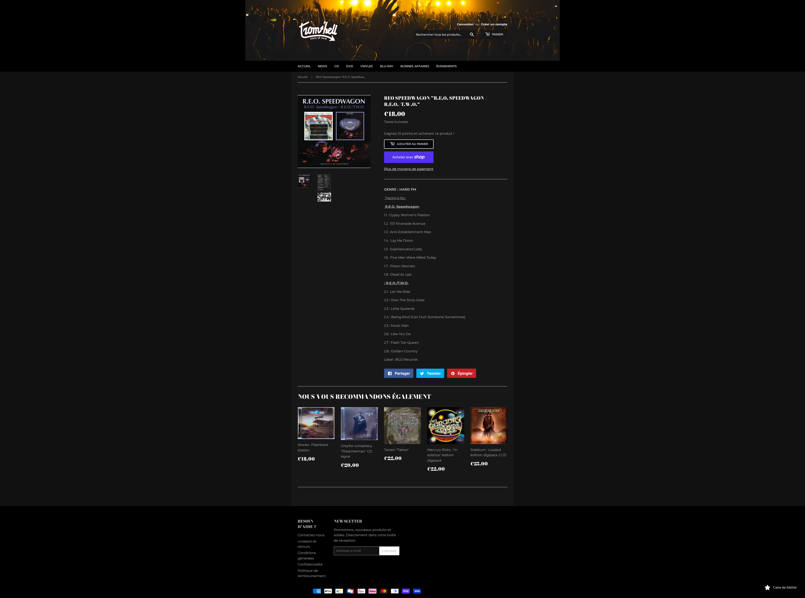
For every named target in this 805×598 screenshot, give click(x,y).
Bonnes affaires (414, 66)
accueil (304, 66)
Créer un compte (494, 24)
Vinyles (366, 66)
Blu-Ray (386, 66)
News (322, 66)
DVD (349, 66)
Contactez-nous (311, 535)
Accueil (303, 77)
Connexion (465, 24)
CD (336, 66)
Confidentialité (310, 564)
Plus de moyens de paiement (409, 169)
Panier (497, 34)
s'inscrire (389, 551)
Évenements (446, 66)
